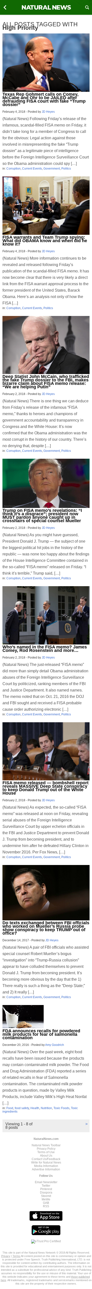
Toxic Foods (61, 1108)
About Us (46, 1155)
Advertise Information (46, 1169)
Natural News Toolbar (46, 1145)
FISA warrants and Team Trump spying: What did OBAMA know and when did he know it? (44, 241)
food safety (22, 1108)
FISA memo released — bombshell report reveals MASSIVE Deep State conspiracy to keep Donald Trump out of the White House (45, 788)
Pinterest (46, 1189)
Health (34, 1108)
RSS (46, 1206)
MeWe (46, 1199)
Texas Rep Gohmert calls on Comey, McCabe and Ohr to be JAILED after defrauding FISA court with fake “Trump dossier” (44, 99)
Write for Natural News (46, 1162)
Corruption (13, 168)
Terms (17, 1256)
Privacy (5, 1256)
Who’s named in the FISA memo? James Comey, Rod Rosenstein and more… (44, 648)
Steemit (46, 1196)
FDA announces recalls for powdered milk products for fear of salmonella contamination (41, 1034)
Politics (66, 168)
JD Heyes (48, 111)
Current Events (32, 168)
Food (9, 1108)
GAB (46, 1203)
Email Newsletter (46, 1182)
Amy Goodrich (54, 1045)
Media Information (46, 1166)
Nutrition (46, 1108)
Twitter (46, 1185)
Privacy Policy (46, 1148)
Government (51, 168)
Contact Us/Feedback (46, 1159)
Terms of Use (46, 1152)
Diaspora (46, 1192)
